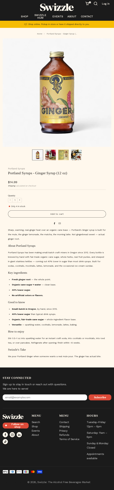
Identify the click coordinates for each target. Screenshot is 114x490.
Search (36, 422)
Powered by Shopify (14, 482)
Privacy (63, 430)
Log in (106, 3)
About (71, 16)
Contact (87, 16)
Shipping (11, 186)
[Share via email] (59, 223)
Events (57, 16)
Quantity (11, 196)
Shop (24, 16)
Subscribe (100, 397)
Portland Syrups (16, 168)
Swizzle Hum (40, 16)
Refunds (64, 434)
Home (39, 34)
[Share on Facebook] (54, 223)
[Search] (96, 4)
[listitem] (57, 24)
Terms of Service (69, 439)
